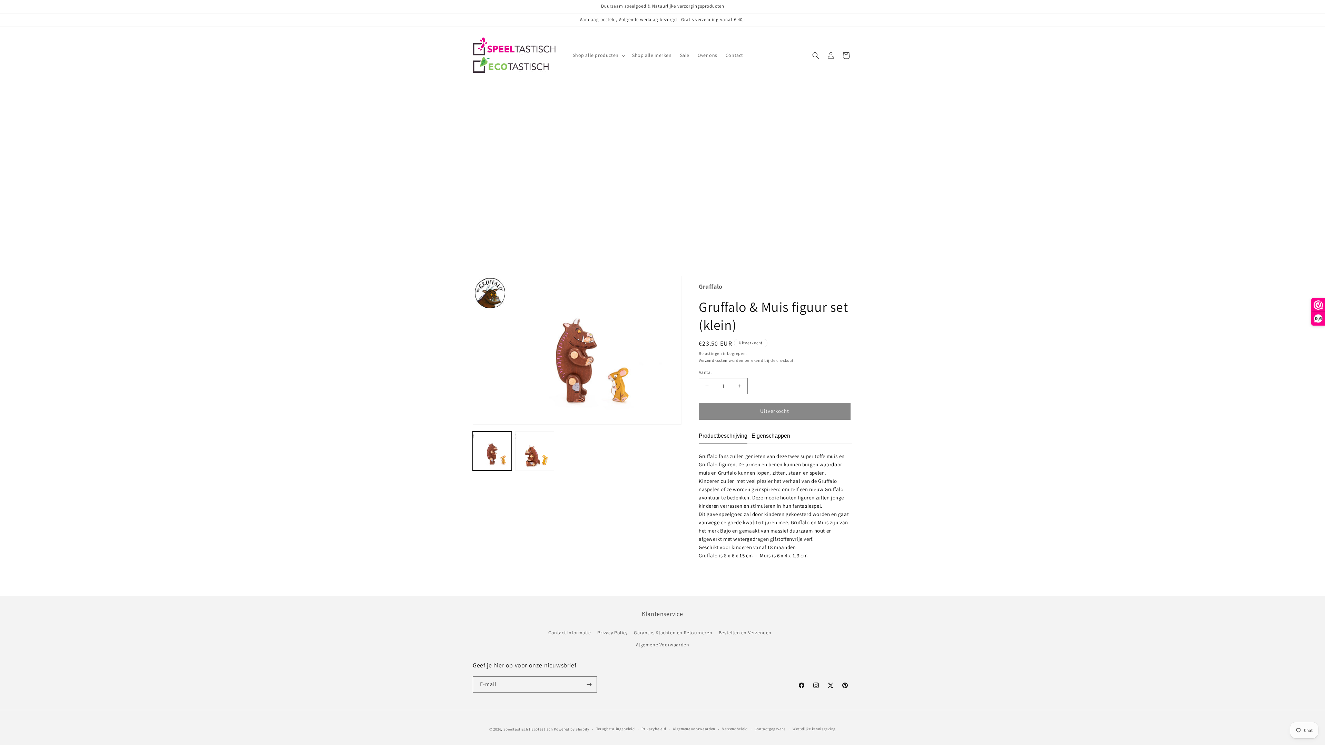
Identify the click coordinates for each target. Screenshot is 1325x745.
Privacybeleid (653, 728)
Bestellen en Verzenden (745, 632)
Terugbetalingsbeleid (615, 728)
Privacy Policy (612, 632)
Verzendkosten (713, 360)
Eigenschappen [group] (771, 436)
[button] (598, 55)
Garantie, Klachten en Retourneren (673, 632)
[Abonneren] (589, 684)
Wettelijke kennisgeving (814, 728)
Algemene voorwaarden (694, 728)
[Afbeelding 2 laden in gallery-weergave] (534, 450)
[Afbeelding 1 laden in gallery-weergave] (492, 450)
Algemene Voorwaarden (662, 645)
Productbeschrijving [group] (723, 436)
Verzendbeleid (735, 728)
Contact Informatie (569, 632)
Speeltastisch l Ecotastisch (528, 729)
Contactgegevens (770, 728)
